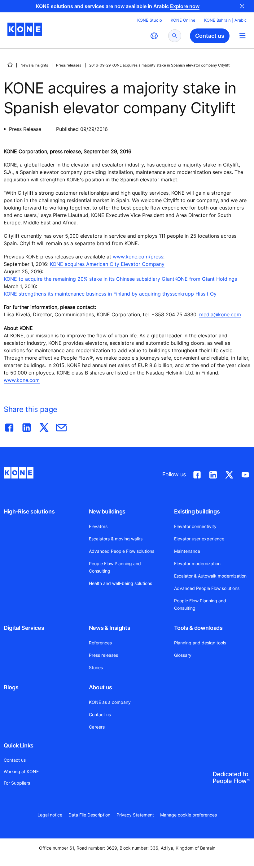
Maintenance (187, 551)
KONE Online (183, 20)
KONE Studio (149, 20)
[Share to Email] (61, 426)
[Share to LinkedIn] (26, 426)
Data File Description (89, 814)
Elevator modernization (197, 563)
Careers (97, 727)
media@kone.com (220, 314)
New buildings (107, 511)
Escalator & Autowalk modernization (210, 575)
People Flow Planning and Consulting (115, 567)
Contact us (100, 714)
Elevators (98, 526)
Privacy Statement (135, 814)
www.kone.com (22, 380)
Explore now (184, 6)
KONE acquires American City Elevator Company (107, 264)
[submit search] (174, 35)
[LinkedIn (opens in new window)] (213, 473)
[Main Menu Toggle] (242, 35)
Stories (96, 667)
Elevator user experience (199, 538)
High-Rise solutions (29, 511)
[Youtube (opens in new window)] (245, 473)
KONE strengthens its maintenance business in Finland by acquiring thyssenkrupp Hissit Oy (110, 294)
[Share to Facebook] (9, 426)
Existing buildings (197, 511)
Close (242, 6)
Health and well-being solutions (120, 583)
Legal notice (49, 814)
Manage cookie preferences (188, 814)
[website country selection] (154, 36)
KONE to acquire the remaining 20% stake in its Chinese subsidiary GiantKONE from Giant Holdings (120, 279)
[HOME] (9, 64)
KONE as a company (110, 702)
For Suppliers (17, 783)
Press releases (68, 65)
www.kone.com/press (138, 256)
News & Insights (34, 65)
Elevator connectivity (195, 526)
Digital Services (24, 628)
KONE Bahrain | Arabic (225, 20)
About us (100, 687)
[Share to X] (44, 426)
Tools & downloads (198, 628)
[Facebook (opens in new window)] (197, 473)
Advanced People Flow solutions (121, 551)
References (100, 642)
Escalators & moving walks (115, 538)
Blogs (11, 687)
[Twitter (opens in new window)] (229, 473)
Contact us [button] (209, 35)
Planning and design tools (200, 642)
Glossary (182, 655)
